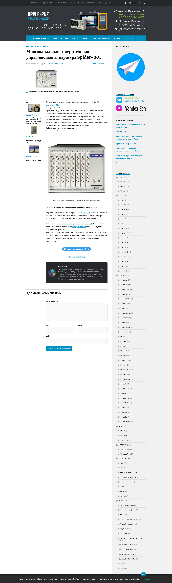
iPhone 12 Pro (125, 303)
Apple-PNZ (48, 64)
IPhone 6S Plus (125, 379)
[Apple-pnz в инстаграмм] (130, 3)
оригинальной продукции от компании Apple (76, 224)
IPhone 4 (123, 337)
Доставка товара (68, 38)
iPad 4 (122, 224)
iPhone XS (123, 417)
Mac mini (123, 191)
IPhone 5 (123, 346)
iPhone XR (123, 412)
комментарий (52, 302)
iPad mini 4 (124, 252)
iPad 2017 (123, 205)
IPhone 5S (123, 355)
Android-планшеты (127, 505)
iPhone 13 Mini (125, 313)
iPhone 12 (123, 294)
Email (80, 325)
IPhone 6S (123, 374)
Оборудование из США (37, 38)
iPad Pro (123, 266)
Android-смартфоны (127, 510)
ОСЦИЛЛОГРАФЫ (47, 3)
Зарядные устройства (128, 477)
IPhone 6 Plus (125, 370)
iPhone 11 (123, 280)
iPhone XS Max (125, 422)
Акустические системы (128, 472)
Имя (48, 325)
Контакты (83, 38)
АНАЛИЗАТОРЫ (61, 3)
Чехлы (122, 496)
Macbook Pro (124, 454)
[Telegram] (139, 3)
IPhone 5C (123, 351)
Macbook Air (124, 449)
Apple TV (123, 463)
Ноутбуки (123, 529)
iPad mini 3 (124, 247)
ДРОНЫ (107, 3)
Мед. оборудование (127, 524)
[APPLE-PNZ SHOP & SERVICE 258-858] (86, 20)
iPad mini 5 (124, 257)
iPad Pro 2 (123, 271)
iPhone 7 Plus (124, 388)
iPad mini (123, 238)
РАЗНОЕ (122, 501)
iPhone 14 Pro (125, 332)
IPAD (120, 196)
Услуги (122, 568)
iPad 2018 (123, 209)
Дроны (122, 514)
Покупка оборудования (123, 38)
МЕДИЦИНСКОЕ (33, 3)
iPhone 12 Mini (125, 299)
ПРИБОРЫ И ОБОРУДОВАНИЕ (92, 3)
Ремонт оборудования (101, 38)
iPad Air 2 (123, 233)
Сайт (48, 336)
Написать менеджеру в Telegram (77, 249)
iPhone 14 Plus (125, 327)
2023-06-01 (58, 64)
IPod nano (123, 435)
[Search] (144, 3)
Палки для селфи (126, 482)
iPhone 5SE (124, 360)
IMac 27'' (123, 186)
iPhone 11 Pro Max (126, 289)
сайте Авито (85, 213)
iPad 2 (122, 200)
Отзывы (54, 38)
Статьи (122, 564)
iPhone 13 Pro (125, 318)
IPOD (121, 426)
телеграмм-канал (79, 227)
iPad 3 (122, 219)
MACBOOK (123, 445)
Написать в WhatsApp (76, 257)
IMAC (121, 177)
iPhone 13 (123, 308)
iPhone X (123, 407)
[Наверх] (143, 574)
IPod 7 (122, 431)
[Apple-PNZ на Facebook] (135, 3)
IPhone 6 (123, 365)
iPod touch (124, 440)
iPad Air (123, 228)
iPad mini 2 (124, 242)
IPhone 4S (123, 341)
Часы (122, 491)
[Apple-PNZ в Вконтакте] (125, 3)
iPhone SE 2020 (125, 403)
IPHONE (122, 275)
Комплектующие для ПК (129, 519)
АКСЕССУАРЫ (124, 459)
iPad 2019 (123, 214)
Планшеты (124, 533)
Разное (122, 487)
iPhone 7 (123, 384)
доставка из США (52, 105)
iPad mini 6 (124, 261)
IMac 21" (123, 181)
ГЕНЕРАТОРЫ (74, 3)
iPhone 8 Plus (124, 398)
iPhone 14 (123, 322)
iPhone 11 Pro (125, 285)
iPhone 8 (123, 393)
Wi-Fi (122, 468)
